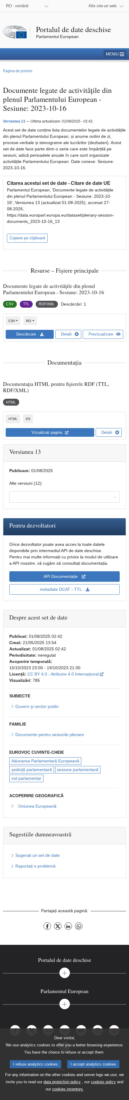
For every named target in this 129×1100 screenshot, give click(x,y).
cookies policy (103, 1082)
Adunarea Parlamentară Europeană (45, 760)
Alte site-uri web (102, 6)
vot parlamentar (26, 778)
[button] (115, 54)
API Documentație (61, 576)
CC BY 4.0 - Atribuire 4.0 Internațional (65, 673)
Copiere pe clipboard (27, 238)
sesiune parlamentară (77, 769)
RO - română (17, 6)
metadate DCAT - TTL (61, 589)
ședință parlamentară (31, 769)
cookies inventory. (68, 1089)
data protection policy (62, 1082)
